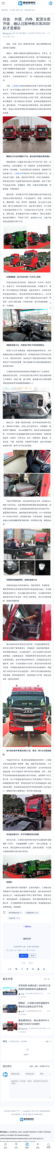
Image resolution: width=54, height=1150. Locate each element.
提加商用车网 (45, 1111)
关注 (24, 956)
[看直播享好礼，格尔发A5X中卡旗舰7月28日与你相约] (10, 1026)
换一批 (46, 979)
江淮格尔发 (16, 85)
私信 (32, 956)
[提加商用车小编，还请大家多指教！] (27, 930)
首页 (13, 10)
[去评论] (50, 307)
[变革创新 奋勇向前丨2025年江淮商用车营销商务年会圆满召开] (10, 991)
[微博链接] (50, 297)
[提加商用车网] (27, 3)
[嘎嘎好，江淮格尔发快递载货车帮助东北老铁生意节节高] (10, 1009)
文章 (17, 10)
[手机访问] (50, 302)
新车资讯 (28, 10)
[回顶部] (50, 313)
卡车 (21, 10)
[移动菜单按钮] (3, 3)
